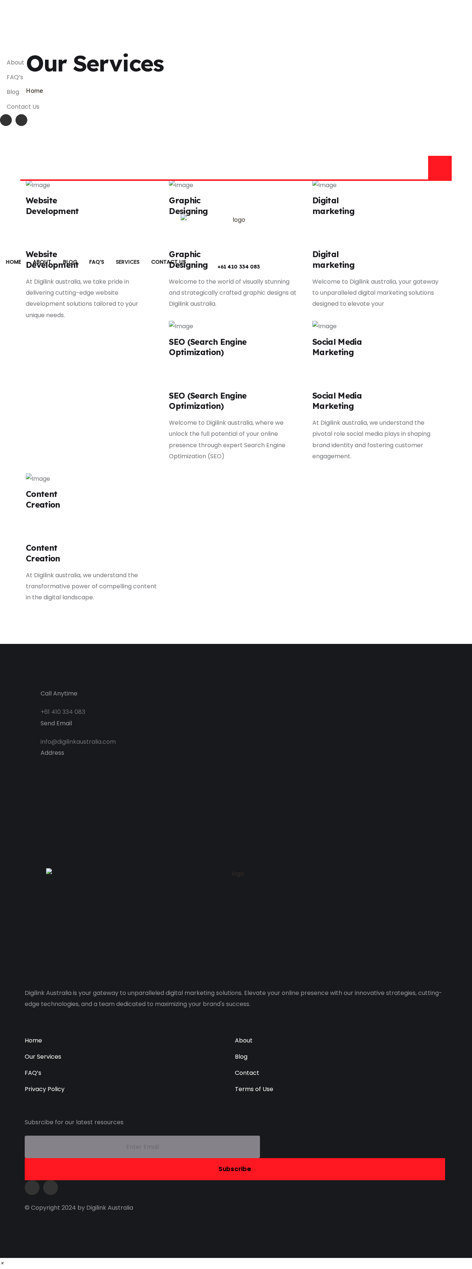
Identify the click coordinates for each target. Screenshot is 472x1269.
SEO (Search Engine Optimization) (207, 347)
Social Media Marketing (337, 347)
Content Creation (43, 499)
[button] (2, 1263)
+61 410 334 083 (239, 266)
